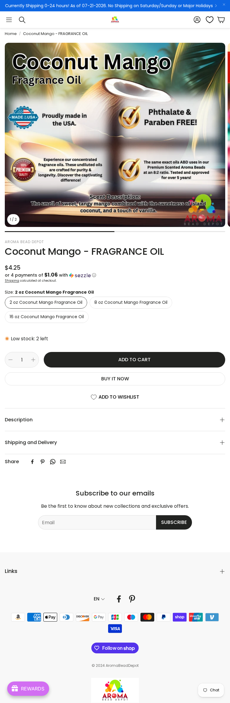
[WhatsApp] (52, 461)
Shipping (12, 280)
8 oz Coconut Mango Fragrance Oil (130, 302)
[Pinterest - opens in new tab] (132, 599)
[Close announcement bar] (224, 4)
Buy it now (115, 378)
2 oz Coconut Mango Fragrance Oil (46, 302)
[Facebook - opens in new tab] (119, 599)
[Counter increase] (33, 359)
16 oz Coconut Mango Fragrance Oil (47, 317)
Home (11, 33)
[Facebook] (32, 461)
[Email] (63, 461)
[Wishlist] (207, 20)
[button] (9, 20)
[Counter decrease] (10, 359)
